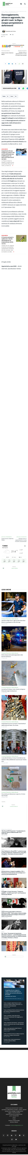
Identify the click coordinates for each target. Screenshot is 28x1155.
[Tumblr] (15, 63)
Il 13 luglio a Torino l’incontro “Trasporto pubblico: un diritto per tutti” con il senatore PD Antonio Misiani (13, 893)
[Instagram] (7, 1135)
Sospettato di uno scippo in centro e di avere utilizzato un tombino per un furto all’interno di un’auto (13, 992)
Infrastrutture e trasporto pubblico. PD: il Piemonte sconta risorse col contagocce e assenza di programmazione (13, 873)
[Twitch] (12, 1139)
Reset (12, 96)
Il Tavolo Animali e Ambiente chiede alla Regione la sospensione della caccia (7, 240)
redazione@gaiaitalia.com (17, 1125)
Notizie (2, 849)
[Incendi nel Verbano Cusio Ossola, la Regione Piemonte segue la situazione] (14, 673)
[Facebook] (5, 63)
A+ (16, 96)
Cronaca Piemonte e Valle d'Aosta (9, 618)
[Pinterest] (15, 1135)
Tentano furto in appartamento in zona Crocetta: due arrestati (21, 54)
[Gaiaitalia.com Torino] (4, 31)
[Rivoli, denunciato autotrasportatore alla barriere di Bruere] (14, 638)
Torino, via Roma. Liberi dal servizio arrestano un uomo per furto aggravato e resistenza (13, 1017)
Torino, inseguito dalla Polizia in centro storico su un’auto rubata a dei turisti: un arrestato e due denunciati (13, 1004)
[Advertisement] (14, 299)
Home (2, 11)
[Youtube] (16, 1139)
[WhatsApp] (19, 63)
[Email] (22, 63)
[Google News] (19, 88)
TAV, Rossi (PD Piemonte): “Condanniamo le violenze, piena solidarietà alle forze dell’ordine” (13, 832)
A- (8, 96)
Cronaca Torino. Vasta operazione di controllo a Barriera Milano (12, 1040)
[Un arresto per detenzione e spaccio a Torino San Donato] (14, 778)
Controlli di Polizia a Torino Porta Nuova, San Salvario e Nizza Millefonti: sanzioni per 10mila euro (13, 759)
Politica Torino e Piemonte (6, 829)
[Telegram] (8, 63)
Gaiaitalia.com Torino (10, 996)
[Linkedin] (12, 63)
